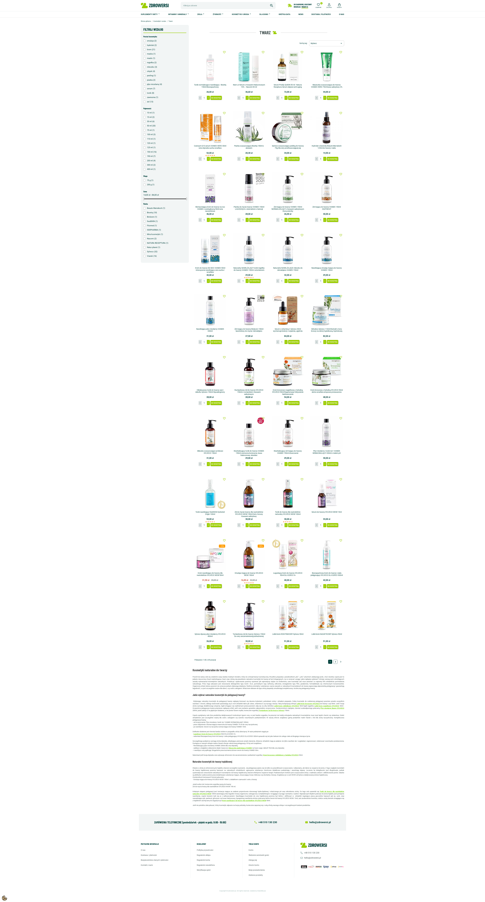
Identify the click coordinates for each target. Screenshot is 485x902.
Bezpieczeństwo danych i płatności (154, 860)
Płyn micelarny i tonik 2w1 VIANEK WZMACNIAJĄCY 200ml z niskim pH (327, 452)
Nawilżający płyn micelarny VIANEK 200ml (210, 330)
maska (151, 54)
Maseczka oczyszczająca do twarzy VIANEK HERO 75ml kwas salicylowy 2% (326, 86)
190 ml (151, 156)
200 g (150, 185)
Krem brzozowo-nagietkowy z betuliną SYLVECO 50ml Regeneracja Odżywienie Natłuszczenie (287, 392)
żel (150, 102)
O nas (341, 14)
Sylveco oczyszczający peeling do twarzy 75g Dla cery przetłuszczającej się (288, 147)
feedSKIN (152, 221)
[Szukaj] (271, 5)
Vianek (152, 256)
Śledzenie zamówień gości (259, 855)
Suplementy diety (149, 14)
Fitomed (152, 225)
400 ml (151, 169)
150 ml (151, 152)
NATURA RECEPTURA (157, 243)
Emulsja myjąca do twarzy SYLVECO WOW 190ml (249, 574)
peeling (151, 75)
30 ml (150, 121)
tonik (150, 93)
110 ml (151, 139)
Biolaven (152, 217)
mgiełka (151, 62)
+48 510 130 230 (311, 853)
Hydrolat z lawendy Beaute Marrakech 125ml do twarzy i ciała (327, 147)
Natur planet (153, 247)
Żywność (217, 14)
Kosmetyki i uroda (240, 14)
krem (151, 49)
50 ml (151, 126)
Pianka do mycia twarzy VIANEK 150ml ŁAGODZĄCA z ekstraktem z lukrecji (249, 208)
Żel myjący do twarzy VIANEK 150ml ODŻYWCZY (326, 208)
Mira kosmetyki (155, 234)
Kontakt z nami (147, 865)
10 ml (150, 113)
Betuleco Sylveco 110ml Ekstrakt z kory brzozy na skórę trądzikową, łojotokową (326, 330)
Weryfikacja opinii (203, 870)
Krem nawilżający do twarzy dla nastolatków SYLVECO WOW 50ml (210, 574)
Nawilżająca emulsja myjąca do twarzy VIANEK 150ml (326, 269)
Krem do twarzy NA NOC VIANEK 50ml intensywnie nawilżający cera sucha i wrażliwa (210, 270)
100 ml (151, 134)
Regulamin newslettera (206, 865)
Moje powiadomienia (257, 870)
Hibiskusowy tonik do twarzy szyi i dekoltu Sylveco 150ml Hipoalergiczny (210, 391)
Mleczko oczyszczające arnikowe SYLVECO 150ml (210, 452)
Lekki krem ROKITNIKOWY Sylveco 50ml (287, 634)
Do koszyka (216, 98)
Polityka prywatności (205, 850)
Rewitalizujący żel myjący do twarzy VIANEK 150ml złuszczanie (288, 452)
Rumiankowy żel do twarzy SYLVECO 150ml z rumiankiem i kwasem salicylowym (249, 392)
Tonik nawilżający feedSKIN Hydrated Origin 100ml (210, 513)
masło (151, 58)
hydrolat (152, 45)
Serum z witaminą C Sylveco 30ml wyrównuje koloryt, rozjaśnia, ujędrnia (287, 330)
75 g (150, 180)
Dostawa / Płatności (321, 14)
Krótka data (284, 14)
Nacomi (151, 238)
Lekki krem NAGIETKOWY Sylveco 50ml (326, 634)
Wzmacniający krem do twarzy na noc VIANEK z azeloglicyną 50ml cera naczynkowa (210, 209)
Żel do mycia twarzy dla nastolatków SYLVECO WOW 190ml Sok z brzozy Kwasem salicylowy (249, 514)
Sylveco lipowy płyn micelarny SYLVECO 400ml (210, 635)
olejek (151, 71)
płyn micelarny (154, 84)
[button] (329, 5)
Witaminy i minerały (177, 14)
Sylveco (152, 251)
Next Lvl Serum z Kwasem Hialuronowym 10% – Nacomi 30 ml (249, 86)
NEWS (300, 14)
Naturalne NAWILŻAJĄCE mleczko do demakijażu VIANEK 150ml (287, 269)
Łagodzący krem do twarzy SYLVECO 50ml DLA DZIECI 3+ (287, 574)
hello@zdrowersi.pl (312, 858)
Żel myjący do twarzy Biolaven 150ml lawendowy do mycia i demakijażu (249, 330)
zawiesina (152, 97)
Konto (251, 850)
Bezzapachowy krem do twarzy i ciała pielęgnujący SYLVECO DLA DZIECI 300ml (327, 574)
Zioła (200, 14)
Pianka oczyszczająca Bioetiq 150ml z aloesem (249, 147)
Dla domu (264, 14)
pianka (151, 80)
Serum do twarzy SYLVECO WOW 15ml (327, 512)
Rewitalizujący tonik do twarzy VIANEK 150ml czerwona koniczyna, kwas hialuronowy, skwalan (249, 453)
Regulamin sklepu (204, 855)
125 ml (151, 147)
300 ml (151, 165)
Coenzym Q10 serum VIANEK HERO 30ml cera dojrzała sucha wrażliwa (210, 147)
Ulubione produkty (256, 875)
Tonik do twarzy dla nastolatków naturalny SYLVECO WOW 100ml (287, 513)
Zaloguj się (253, 860)
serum (151, 88)
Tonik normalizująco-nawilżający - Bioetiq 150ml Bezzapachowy (210, 86)
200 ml (151, 160)
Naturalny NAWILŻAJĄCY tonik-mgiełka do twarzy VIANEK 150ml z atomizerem (248, 269)
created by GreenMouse (258, 891)
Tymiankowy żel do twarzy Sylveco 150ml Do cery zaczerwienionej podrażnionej (249, 635)
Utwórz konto (254, 865)
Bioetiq (152, 212)
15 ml (150, 117)
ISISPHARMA (154, 230)
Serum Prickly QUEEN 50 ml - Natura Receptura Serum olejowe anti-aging (288, 86)
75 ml (150, 130)
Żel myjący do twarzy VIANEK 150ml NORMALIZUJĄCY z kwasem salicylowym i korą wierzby (288, 209)
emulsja (151, 41)
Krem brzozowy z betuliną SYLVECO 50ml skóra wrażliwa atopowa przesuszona (326, 391)
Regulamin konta (203, 860)
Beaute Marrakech (156, 208)
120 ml (151, 143)
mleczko (152, 67)
